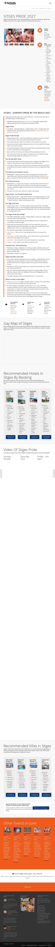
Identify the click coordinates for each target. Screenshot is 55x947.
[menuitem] (49, 3)
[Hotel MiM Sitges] (21, 401)
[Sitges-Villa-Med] (9, 765)
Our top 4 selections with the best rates (13, 312)
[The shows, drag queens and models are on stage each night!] (26, 44)
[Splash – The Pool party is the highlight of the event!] (11, 44)
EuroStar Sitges (36, 285)
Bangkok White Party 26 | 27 (43, 922)
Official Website (47, 303)
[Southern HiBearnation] (1, 473)
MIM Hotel (45, 176)
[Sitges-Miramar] (21, 766)
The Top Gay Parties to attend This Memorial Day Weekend (12, 912)
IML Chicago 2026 (41, 910)
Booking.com (8, 405)
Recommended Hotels (15, 303)
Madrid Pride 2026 (41, 912)
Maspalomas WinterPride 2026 (43, 913)
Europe (36, 8)
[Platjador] (33, 399)
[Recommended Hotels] (6, 304)
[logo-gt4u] (11, 3)
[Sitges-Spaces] (33, 765)
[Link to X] (46, 944)
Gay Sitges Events (42, 8)
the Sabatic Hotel (28, 121)
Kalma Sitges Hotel (11, 236)
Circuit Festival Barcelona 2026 (43, 921)
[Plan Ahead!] (40, 87)
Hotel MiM (32, 293)
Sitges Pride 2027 (41, 905)
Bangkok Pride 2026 (41, 909)
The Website (46, 312)
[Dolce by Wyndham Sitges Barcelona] (9, 399)
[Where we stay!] (23, 304)
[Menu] (49, 3)
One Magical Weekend (47, 834)
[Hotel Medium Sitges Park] (45, 399)
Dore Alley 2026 (40, 919)
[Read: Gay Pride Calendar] (5, 900)
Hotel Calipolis (33, 156)
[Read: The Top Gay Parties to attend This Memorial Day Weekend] (5, 912)
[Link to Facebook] (48, 944)
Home (33, 8)
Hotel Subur (10, 240)
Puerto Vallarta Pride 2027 (42, 918)
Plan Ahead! (46, 87)
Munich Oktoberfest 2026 (42, 916)
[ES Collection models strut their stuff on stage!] (16, 44)
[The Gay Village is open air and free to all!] (21, 44)
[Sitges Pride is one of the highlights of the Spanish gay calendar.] (32, 44)
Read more (6, 859)
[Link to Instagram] (50, 944)
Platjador (9, 242)
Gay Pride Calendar (11, 899)
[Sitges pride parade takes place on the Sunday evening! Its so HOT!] (19, 35)
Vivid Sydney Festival (17, 834)
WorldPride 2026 (40, 907)
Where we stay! (30, 303)
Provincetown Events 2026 (43, 915)
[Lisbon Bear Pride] (54, 473)
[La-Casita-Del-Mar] (45, 766)
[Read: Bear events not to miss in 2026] (5, 927)
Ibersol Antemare (14, 281)
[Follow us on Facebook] (27, 911)
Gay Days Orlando (36, 834)
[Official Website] (40, 304)
